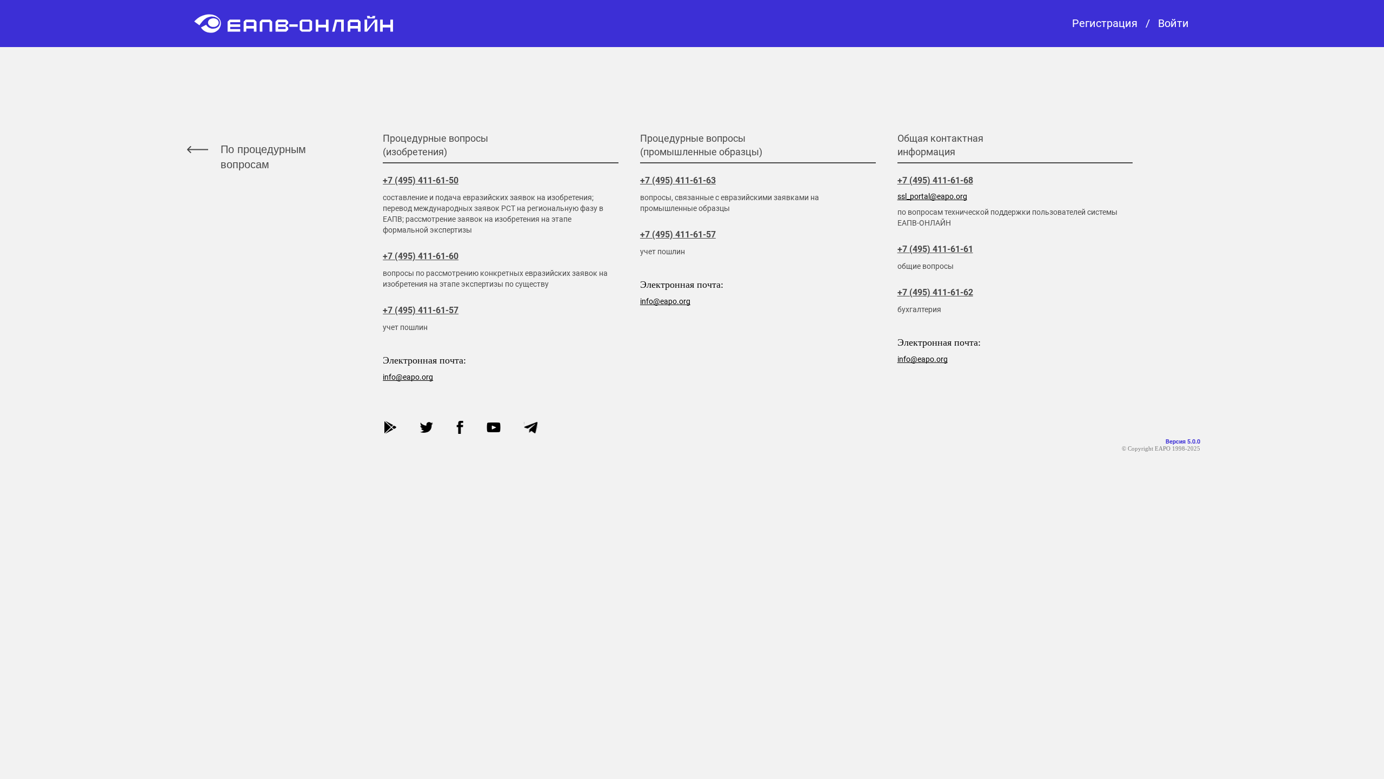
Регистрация (1104, 23)
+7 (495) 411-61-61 (935, 249)
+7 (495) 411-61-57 (420, 310)
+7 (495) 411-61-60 (420, 256)
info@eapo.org (408, 377)
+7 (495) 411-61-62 (935, 292)
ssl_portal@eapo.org (932, 196)
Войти (1173, 23)
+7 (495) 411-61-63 (678, 180)
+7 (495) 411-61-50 (420, 180)
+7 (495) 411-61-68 (935, 180)
